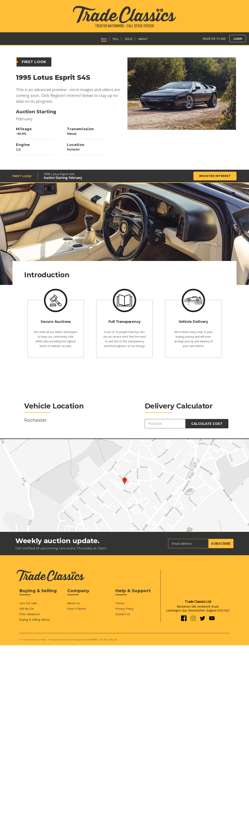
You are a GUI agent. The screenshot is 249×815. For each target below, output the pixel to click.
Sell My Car (26, 608)
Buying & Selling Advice (34, 619)
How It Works (76, 608)
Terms (119, 603)
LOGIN (237, 38)
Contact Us (122, 614)
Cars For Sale (28, 603)
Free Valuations (29, 614)
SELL (116, 39)
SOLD (128, 39)
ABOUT (143, 39)
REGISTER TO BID (214, 38)
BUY (104, 39)
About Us (73, 603)
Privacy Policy (124, 608)
